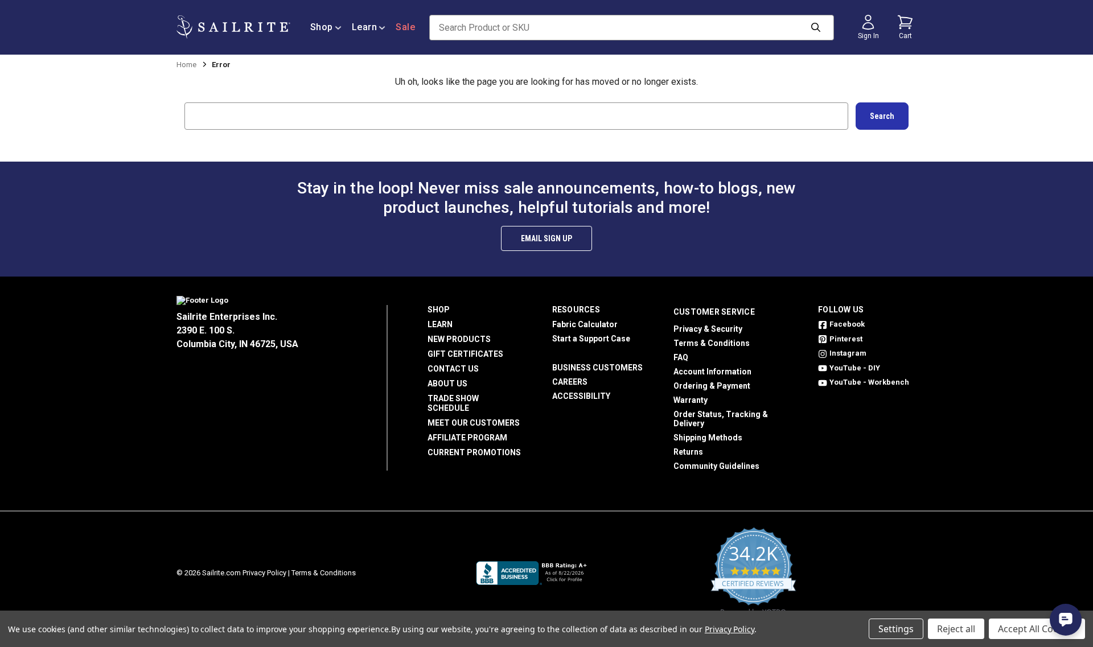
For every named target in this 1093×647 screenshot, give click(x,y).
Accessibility (581, 396)
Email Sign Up (546, 238)
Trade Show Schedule (453, 403)
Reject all (956, 629)
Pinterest (845, 339)
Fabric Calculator (585, 324)
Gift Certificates (465, 353)
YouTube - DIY (854, 368)
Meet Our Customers (474, 422)
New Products (459, 339)
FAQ (680, 357)
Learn (364, 27)
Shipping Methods (707, 437)
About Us (447, 383)
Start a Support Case (591, 338)
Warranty (690, 400)
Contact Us (453, 368)
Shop (321, 27)
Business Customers (597, 367)
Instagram (847, 353)
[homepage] (233, 27)
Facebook (847, 324)
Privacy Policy (264, 572)
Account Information (712, 371)
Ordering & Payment (711, 385)
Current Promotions (474, 452)
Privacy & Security (707, 328)
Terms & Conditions (711, 343)
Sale (405, 27)
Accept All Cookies (1037, 629)
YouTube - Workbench (869, 382)
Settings (896, 629)
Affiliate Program (467, 437)
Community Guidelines (716, 466)
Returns (688, 451)
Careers (569, 381)
